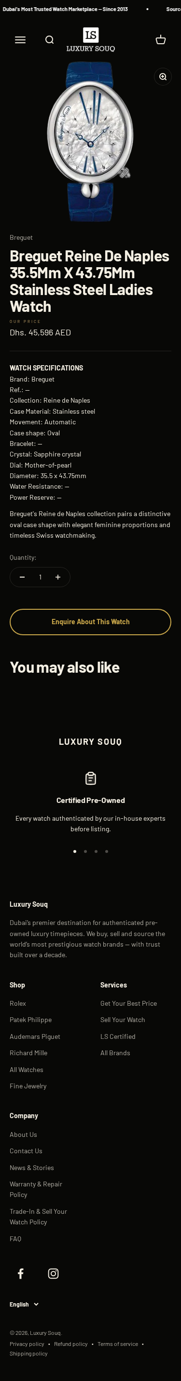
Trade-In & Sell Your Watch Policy (38, 1216)
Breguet (21, 237)
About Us (23, 1134)
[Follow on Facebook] (20, 1273)
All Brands (115, 1052)
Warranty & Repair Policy (36, 1189)
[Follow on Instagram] (53, 1273)
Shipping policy (29, 1353)
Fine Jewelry (28, 1086)
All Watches (26, 1069)
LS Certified (118, 1036)
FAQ (15, 1238)
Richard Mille (28, 1052)
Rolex (18, 1003)
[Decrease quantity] (22, 577)
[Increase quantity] (58, 577)
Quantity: (23, 557)
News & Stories (32, 1167)
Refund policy (71, 1343)
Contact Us (26, 1151)
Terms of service (117, 1343)
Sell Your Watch (122, 1019)
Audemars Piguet (35, 1036)
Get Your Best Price (128, 1003)
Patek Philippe (31, 1019)
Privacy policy (27, 1343)
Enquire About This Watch (91, 621)
